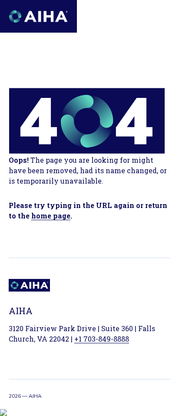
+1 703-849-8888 (101, 338)
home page (50, 215)
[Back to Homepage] (38, 16)
